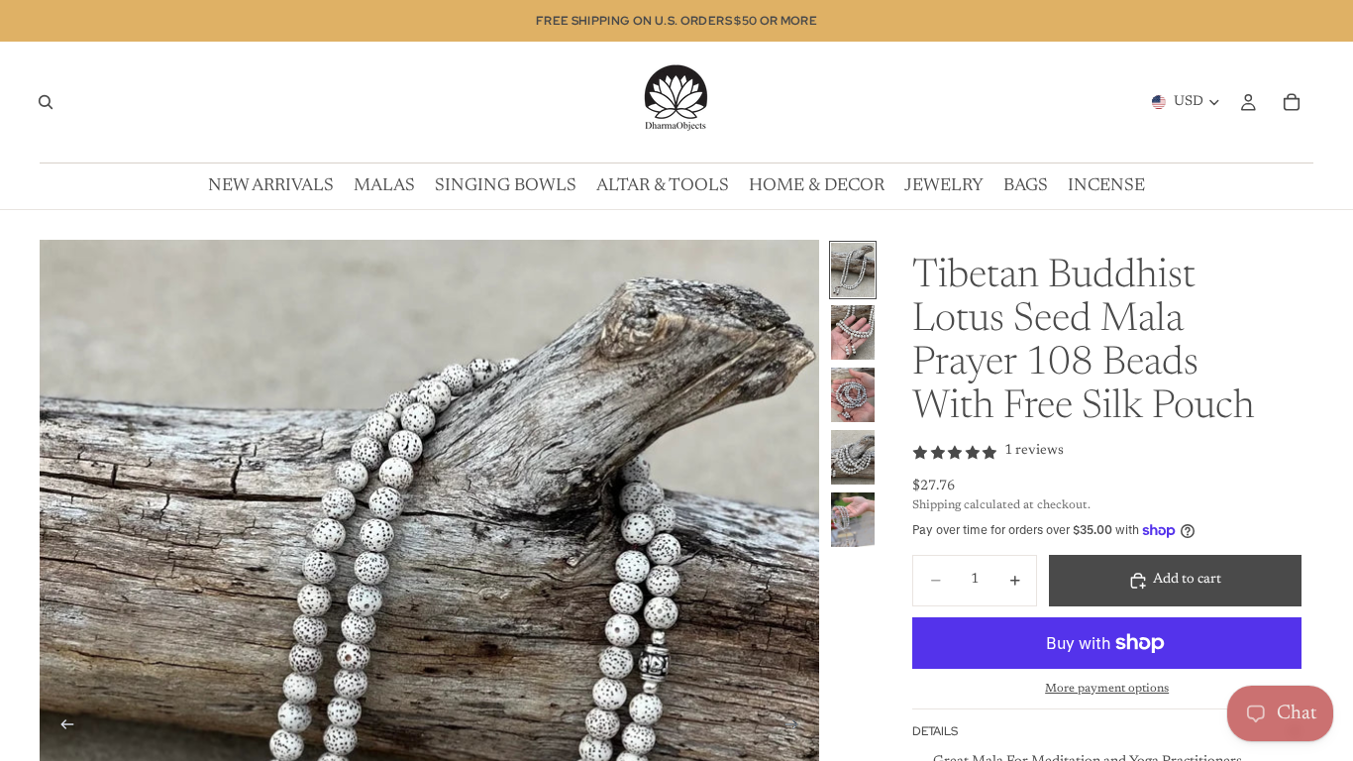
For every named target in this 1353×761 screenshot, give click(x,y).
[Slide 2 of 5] (853, 332)
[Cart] (1291, 102)
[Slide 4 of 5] (853, 457)
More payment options (1107, 689)
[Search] (45, 102)
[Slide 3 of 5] (853, 395)
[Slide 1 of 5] (853, 270)
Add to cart (1187, 580)
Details (935, 731)
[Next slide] (797, 728)
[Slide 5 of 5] (853, 519)
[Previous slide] (61, 728)
